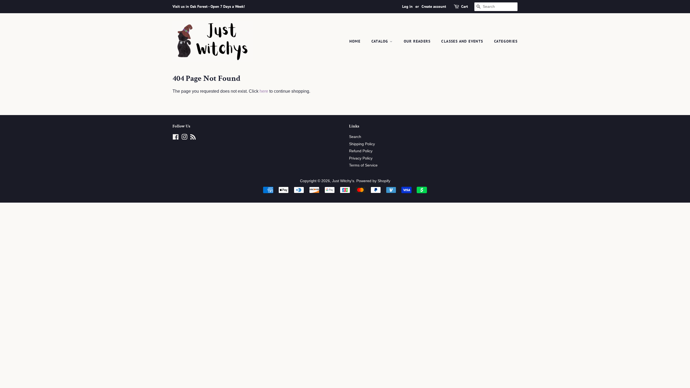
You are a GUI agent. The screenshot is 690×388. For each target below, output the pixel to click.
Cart (464, 6)
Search (355, 137)
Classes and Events (462, 41)
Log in (407, 6)
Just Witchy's (343, 181)
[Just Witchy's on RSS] (193, 138)
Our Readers (417, 41)
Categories (506, 41)
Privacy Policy (360, 158)
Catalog (380, 41)
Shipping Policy (362, 144)
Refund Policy (360, 151)
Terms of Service (363, 165)
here (264, 91)
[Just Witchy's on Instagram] (184, 138)
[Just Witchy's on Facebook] (175, 138)
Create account (434, 6)
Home (355, 41)
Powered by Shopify (373, 181)
